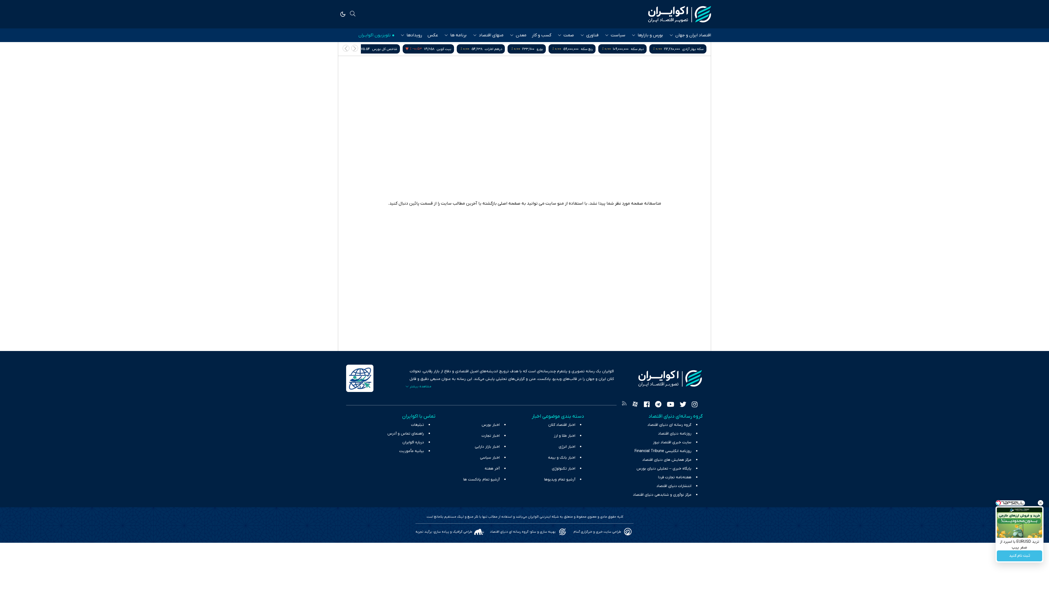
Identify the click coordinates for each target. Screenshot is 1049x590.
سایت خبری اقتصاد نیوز (672, 442)
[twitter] (683, 405)
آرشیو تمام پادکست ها (481, 479)
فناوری (592, 35)
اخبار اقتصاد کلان (561, 424)
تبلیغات (417, 424)
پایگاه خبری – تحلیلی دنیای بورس (664, 468)
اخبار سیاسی (490, 457)
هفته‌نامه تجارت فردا (674, 477)
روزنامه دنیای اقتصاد (674, 433)
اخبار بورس (491, 424)
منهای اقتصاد (491, 35)
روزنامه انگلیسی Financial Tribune (663, 451)
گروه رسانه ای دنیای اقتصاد (669, 424)
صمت (569, 35)
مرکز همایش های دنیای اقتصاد (666, 459)
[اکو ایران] (679, 14)
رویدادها (414, 35)
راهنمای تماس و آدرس (405, 433)
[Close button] (1040, 503)
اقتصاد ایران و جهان (693, 35)
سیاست (618, 35)
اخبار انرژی (567, 446)
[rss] (624, 405)
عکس (433, 35)
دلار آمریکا (382, 49)
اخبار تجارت (491, 435)
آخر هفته (492, 468)
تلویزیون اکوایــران (374, 35)
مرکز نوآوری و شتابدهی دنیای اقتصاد (662, 494)
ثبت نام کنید (1019, 556)
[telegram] (658, 405)
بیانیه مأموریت (411, 451)
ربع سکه (647, 49)
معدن (521, 35)
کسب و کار (541, 35)
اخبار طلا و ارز (564, 435)
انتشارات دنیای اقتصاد (673, 486)
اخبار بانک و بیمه (561, 457)
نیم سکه (697, 49)
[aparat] (635, 405)
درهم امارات (553, 49)
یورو (599, 49)
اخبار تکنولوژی (563, 468)
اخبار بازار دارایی (487, 446)
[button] (346, 48)
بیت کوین (503, 49)
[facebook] (647, 405)
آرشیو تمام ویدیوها (559, 479)
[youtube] (670, 405)
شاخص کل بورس (444, 49)
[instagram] (694, 405)
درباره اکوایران (413, 442)
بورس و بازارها (650, 35)
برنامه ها (458, 35)
